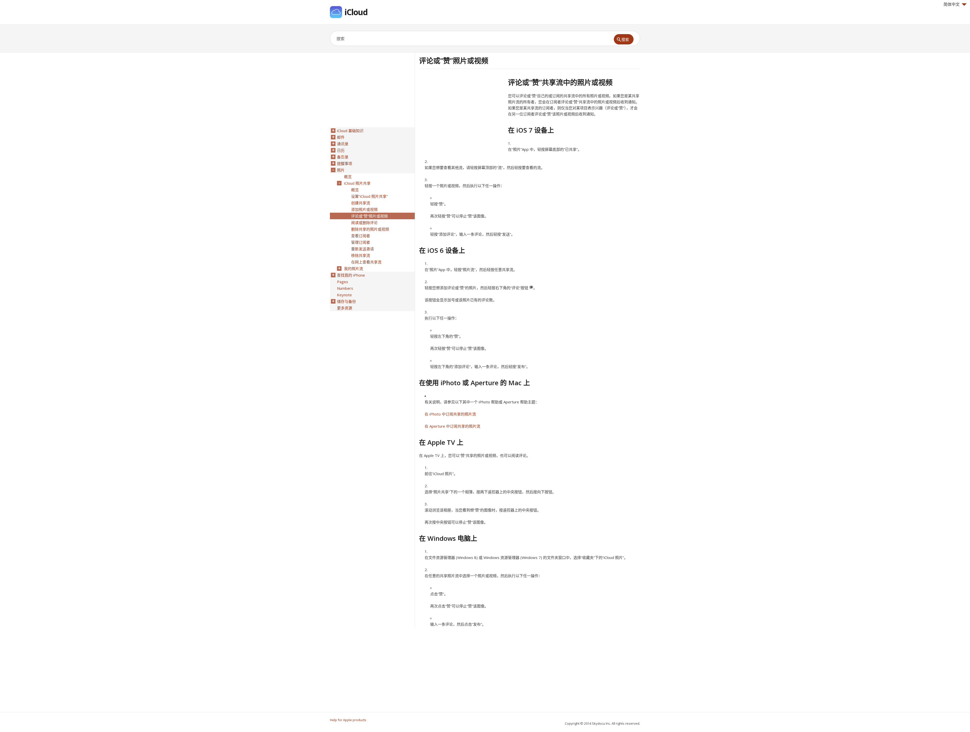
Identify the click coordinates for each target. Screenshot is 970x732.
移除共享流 (360, 255)
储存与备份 (346, 301)
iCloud (356, 12)
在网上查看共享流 (366, 261)
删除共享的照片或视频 (370, 229)
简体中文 (951, 4)
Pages (342, 281)
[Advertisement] (461, 113)
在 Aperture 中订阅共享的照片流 (452, 426)
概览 (348, 176)
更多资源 (344, 307)
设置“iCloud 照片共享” (369, 196)
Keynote (344, 294)
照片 (341, 170)
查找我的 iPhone (351, 275)
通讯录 (342, 143)
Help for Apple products (348, 720)
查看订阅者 (360, 235)
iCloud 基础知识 (350, 130)
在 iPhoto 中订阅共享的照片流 (450, 414)
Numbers (345, 288)
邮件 (341, 137)
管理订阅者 (360, 242)
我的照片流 (353, 268)
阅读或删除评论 (364, 222)
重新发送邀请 (362, 248)
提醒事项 (344, 163)
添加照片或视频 (364, 209)
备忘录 (342, 156)
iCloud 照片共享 (357, 183)
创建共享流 (360, 202)
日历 (341, 150)
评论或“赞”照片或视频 (369, 215)
